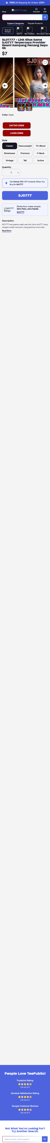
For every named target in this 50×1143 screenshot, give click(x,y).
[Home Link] (19, 10)
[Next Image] (45, 86)
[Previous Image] (5, 86)
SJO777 (25, 195)
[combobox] (22, 17)
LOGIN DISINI (16, 133)
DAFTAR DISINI (16, 125)
